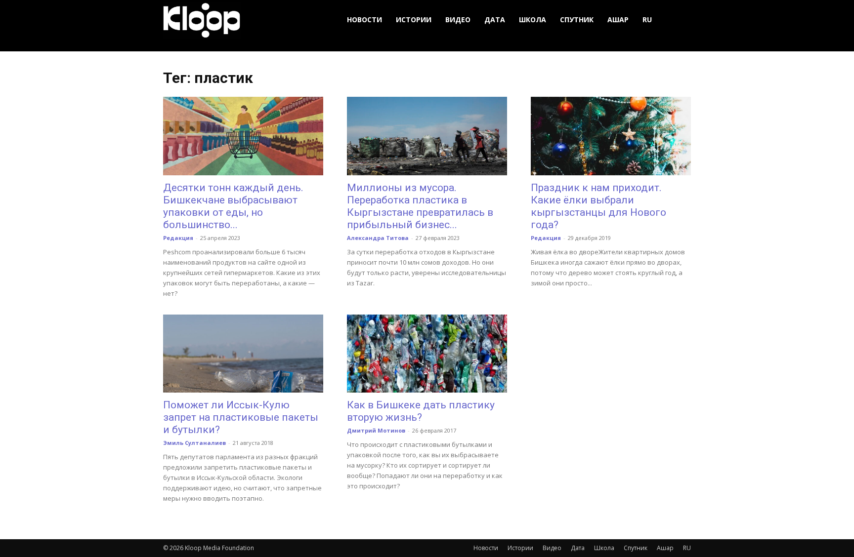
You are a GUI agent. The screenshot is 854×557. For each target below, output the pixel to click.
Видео (457, 19)
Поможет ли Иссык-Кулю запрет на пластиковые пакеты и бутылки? (240, 417)
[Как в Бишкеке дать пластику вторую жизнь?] (427, 354)
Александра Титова (378, 237)
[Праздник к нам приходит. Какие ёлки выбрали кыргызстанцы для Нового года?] (611, 136)
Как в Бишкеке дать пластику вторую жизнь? (421, 411)
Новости (364, 19)
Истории (413, 19)
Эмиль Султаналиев (194, 442)
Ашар (618, 19)
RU (647, 19)
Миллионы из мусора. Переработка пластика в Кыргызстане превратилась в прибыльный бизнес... (420, 206)
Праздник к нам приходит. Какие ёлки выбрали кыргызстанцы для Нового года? (598, 206)
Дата (494, 19)
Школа (532, 19)
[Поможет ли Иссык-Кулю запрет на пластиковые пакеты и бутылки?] (243, 354)
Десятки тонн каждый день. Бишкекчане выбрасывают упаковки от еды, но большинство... (233, 206)
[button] (679, 20)
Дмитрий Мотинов (376, 430)
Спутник (577, 19)
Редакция (178, 237)
